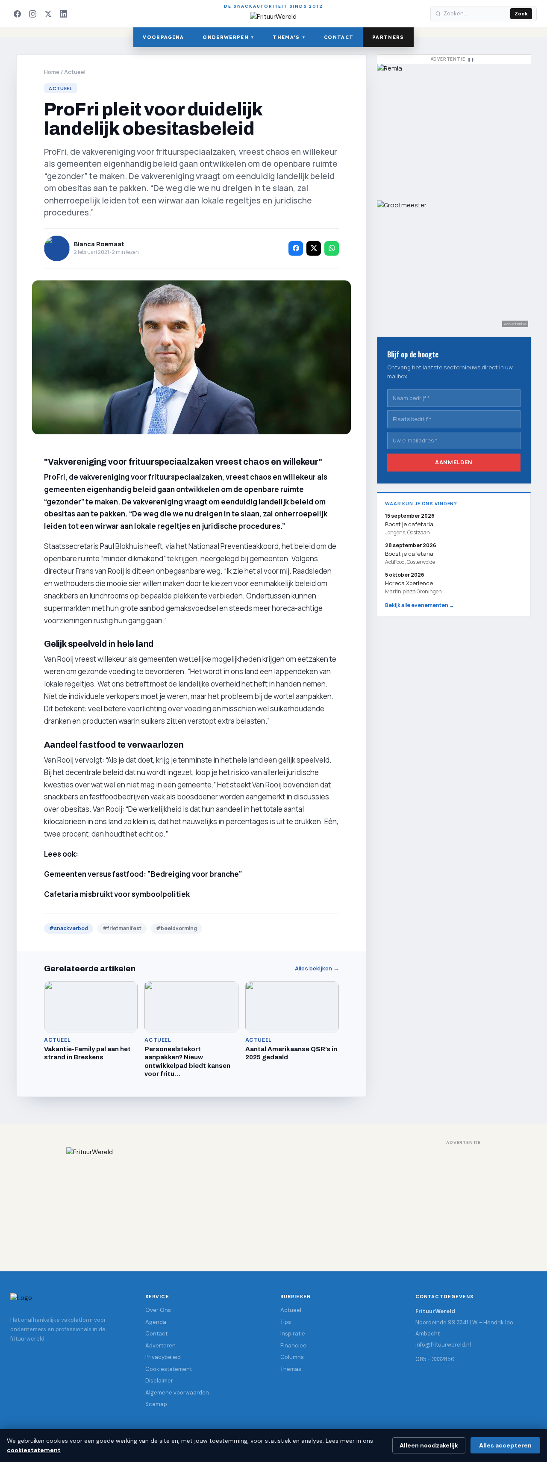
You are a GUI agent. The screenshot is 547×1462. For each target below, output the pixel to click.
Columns (292, 1357)
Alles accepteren (505, 1445)
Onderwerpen (228, 37)
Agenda (155, 1322)
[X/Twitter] (48, 14)
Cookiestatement (168, 1369)
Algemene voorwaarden (177, 1392)
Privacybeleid (163, 1357)
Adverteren (160, 1345)
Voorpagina (163, 37)
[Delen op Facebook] (295, 248)
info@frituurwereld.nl (443, 1344)
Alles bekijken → (317, 968)
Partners (388, 37)
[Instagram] (32, 14)
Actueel (74, 72)
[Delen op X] (313, 248)
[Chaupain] (454, 128)
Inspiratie (292, 1333)
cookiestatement (34, 1450)
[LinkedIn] (63, 14)
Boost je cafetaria (409, 553)
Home (51, 72)
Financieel (294, 1345)
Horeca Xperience (409, 583)
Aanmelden (454, 462)
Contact (338, 37)
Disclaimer (159, 1380)
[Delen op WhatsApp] (331, 248)
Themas (290, 1369)
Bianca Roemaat (99, 244)
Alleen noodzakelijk (429, 1445)
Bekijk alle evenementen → (419, 605)
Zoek (521, 13)
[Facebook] (17, 14)
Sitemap (156, 1404)
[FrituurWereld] (273, 1200)
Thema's (289, 37)
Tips (285, 1322)
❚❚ (471, 59)
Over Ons (158, 1310)
